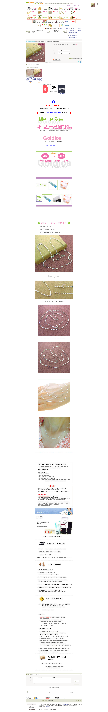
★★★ (39, 684)
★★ (35, 684)
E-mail (49, 706)
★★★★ (42, 684)
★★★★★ (47, 684)
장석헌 (47, 706)
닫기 (97, 4)
